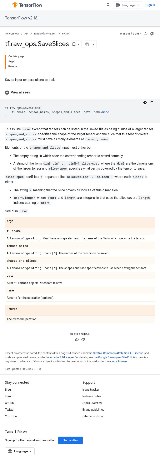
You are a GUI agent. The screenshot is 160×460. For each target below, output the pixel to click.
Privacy (22, 431)
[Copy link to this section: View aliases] (34, 92)
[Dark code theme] (145, 102)
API (26, 33)
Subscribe (70, 440)
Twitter (10, 409)
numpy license (118, 361)
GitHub (9, 403)
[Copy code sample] (151, 102)
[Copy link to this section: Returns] (21, 309)
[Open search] (108, 5)
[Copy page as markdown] (87, 44)
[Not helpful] (152, 34)
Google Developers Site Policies (117, 357)
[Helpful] (145, 34)
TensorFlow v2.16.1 (22, 18)
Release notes (91, 396)
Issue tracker (90, 389)
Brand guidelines (93, 409)
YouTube (11, 416)
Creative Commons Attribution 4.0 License (118, 353)
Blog (8, 389)
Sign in (150, 5)
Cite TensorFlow (93, 416)
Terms (9, 431)
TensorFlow (12, 33)
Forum (9, 396)
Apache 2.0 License (62, 357)
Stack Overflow (92, 403)
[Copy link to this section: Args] (17, 221)
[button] (80, 92)
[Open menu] (6, 5)
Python (66, 33)
